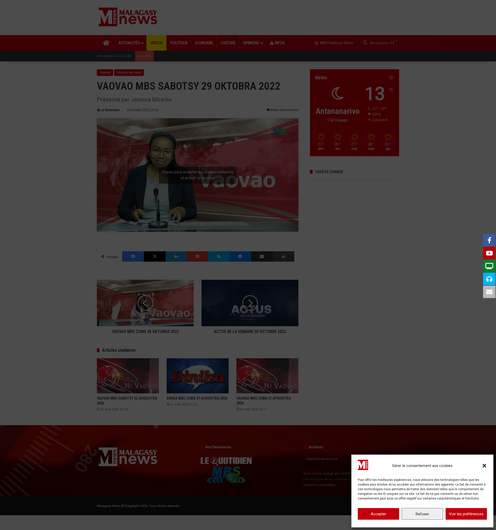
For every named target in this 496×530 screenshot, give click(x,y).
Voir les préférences (466, 514)
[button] (484, 465)
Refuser (422, 514)
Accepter (378, 514)
